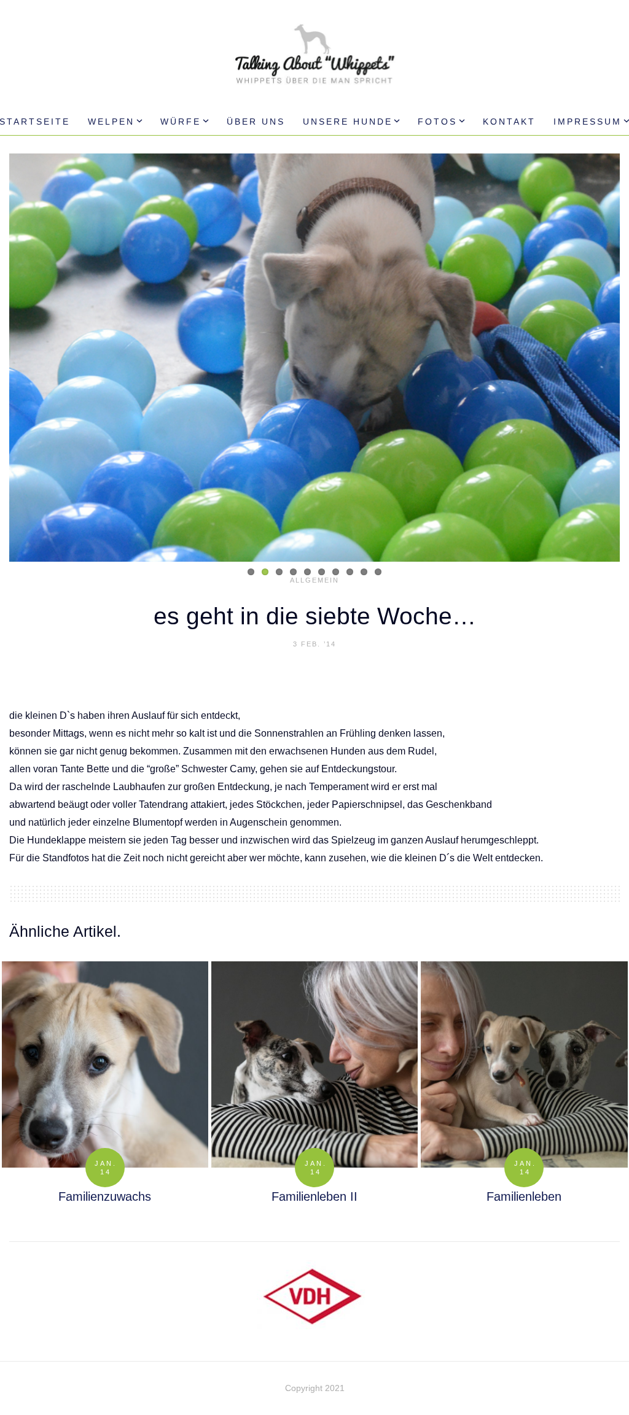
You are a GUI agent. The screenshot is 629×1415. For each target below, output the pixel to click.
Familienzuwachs (104, 1196)
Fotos (437, 121)
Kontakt (509, 121)
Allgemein (314, 580)
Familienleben (523, 1196)
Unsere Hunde (348, 121)
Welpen (111, 121)
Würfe (180, 121)
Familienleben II (314, 1196)
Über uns (256, 121)
